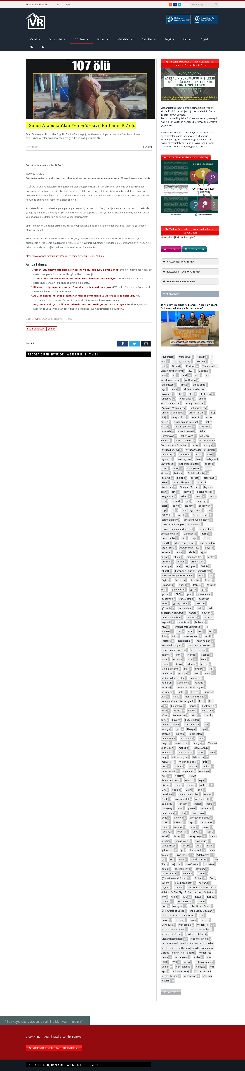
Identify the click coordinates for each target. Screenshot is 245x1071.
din (183, 538)
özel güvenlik (202, 799)
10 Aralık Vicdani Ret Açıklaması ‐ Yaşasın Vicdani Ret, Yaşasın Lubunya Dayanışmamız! (189, 306)
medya (197, 743)
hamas (192, 612)
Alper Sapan (186, 398)
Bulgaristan (168, 496)
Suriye (198, 878)
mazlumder (181, 743)
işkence (205, 654)
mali (201, 738)
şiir (182, 850)
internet (166, 654)
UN (201, 915)
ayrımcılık (167, 459)
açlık (197, 375)
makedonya (168, 738)
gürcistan (200, 603)
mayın (165, 743)
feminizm (180, 580)
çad (188, 501)
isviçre (165, 664)
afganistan (168, 384)
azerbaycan (184, 459)
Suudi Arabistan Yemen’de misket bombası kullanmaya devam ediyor (74, 278)
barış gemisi (193, 468)
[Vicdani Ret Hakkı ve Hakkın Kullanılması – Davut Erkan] (180, 237)
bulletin (184, 496)
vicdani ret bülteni (196, 934)
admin (38, 318)
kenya (194, 692)
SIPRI (181, 859)
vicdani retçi (181, 957)
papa (209, 803)
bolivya (187, 491)
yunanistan (190, 976)
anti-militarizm (198, 408)
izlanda (191, 664)
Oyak (165, 799)
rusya (195, 831)
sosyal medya (182, 868)
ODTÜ (189, 789)
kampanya (183, 682)
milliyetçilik (167, 761)
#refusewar (184, 356)
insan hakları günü (172, 645)
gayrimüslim (178, 589)
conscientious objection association (181, 524)
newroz (189, 780)
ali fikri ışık (205, 394)
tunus (198, 896)
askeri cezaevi (186, 431)
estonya (166, 566)
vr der (197, 957)
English (205, 39)
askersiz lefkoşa (184, 440)
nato (164, 775)
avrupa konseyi (170, 449)
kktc (201, 701)
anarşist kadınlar (195, 403)
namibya (204, 771)
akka (180, 394)
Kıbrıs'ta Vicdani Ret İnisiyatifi (178, 701)
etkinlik (165, 570)
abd (184, 375)
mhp (164, 757)
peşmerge (206, 808)
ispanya (177, 659)
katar (181, 692)
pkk (183, 813)
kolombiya (177, 705)
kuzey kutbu (192, 719)
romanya (167, 831)
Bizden (101, 39)
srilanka (187, 873)
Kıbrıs (176, 696)
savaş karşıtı (195, 836)
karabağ (166, 687)
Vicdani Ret (56, 39)
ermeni (181, 561)
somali (165, 868)
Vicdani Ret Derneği (172, 938)
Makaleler (123, 39)
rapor (192, 822)
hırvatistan (184, 622)
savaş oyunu (182, 841)
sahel (165, 836)
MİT (205, 761)
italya (179, 664)
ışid (211, 668)
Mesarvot (167, 752)
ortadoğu (167, 794)
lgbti (178, 729)
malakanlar (187, 738)
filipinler (194, 580)
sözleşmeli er (169, 873)
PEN (180, 808)
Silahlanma (203, 854)
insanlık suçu (198, 650)
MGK (200, 752)
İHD (211, 631)
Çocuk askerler (201, 515)
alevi (191, 394)
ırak (186, 668)
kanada (199, 682)
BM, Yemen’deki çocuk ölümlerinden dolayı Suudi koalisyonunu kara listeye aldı (81, 304)
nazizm (179, 775)
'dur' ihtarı (167, 356)
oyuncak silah (182, 799)
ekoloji (177, 557)
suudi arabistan (35, 328)
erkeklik (166, 561)
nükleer (204, 785)
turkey (210, 896)
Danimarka (190, 533)
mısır (164, 766)
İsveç (204, 659)
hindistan (192, 617)
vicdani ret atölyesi (201, 929)
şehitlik (185, 845)
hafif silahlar (185, 608)
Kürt (194, 715)
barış (176, 468)
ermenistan (197, 561)
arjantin (196, 417)
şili (163, 859)
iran (178, 654)
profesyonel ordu (199, 817)
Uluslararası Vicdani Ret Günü (178, 915)
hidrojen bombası (171, 617)
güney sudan (180, 603)
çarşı (164, 505)
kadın (208, 673)
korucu (177, 710)
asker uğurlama (183, 426)
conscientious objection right (177, 529)
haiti (199, 608)
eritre (211, 557)
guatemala (167, 598)
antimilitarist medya (172, 412)
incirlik (208, 636)
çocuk (181, 515)
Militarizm (198, 757)
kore (164, 710)
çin (173, 510)
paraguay (167, 808)
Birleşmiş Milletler (189, 487)
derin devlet (168, 538)
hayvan (206, 612)
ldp (206, 724)
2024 (191, 370)
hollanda (200, 622)
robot (192, 827)
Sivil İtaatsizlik (199, 859)
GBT (177, 594)
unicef (165, 920)
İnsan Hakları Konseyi (174, 650)
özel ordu (167, 803)
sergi (198, 845)
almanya (166, 398)
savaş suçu (201, 841)
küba (164, 715)
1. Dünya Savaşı (181, 361)
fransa (182, 584)
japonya (182, 673)
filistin (208, 580)
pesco (191, 808)
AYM (209, 454)
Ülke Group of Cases (173, 910)
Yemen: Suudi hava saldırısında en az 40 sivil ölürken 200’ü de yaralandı (75, 269)
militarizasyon (180, 757)
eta (178, 566)
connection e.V (170, 519)
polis (164, 817)
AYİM (198, 454)
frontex (197, 584)
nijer (201, 780)
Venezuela (168, 924)
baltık (165, 468)
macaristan (196, 733)
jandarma (167, 673)
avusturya (184, 454)
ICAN (179, 631)
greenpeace (204, 594)
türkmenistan (185, 901)
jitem (196, 673)
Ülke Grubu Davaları (201, 910)
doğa (194, 538)
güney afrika (186, 598)
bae (198, 459)
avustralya (167, 454)
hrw (164, 626)
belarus (166, 477)
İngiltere (166, 640)
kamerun (167, 682)
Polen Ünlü (198, 813)
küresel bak (179, 715)
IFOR (190, 631)
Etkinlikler (147, 39)
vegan (205, 920)
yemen (51, 328)
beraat (194, 477)
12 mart (176, 366)
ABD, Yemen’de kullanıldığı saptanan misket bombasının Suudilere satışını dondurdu (84, 295)
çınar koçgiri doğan (192, 510)
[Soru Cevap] (45, 1016)
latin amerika (192, 724)
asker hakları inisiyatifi (186, 421)
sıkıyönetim (192, 864)
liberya (191, 729)
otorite (207, 794)
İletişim (187, 39)
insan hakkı (184, 640)
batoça (178, 473)
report (165, 827)
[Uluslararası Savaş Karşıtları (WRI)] (178, 23)
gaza (193, 589)
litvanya (166, 733)
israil (190, 659)
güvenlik (166, 608)
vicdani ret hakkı (200, 938)
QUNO (165, 822)
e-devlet (166, 552)
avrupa (208, 445)
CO (209, 510)
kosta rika (207, 710)
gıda (189, 594)
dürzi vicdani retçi (189, 547)
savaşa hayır (169, 845)
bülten (198, 496)
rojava (205, 827)
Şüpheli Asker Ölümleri (174, 878)
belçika (181, 477)
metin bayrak (185, 752)
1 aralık (201, 356)
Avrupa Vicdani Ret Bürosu (200, 449)
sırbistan (209, 864)
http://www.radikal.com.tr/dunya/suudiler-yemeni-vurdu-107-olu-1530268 (65, 255)
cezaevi (189, 505)
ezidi (201, 575)
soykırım (200, 868)
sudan (201, 873)
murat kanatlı (169, 771)
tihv (164, 896)
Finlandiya (167, 584)
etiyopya (190, 566)
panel (197, 803)
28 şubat (203, 370)
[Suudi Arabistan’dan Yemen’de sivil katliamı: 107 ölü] (90, 117)
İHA (200, 631)
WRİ (175, 962)
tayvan (165, 887)
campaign (201, 501)
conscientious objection (196, 519)
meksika (183, 747)
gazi (203, 589)
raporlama (206, 822)
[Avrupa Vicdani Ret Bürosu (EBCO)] (205, 23)
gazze (165, 594)
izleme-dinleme (170, 668)
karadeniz (167, 692)
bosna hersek (204, 491)
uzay (193, 920)
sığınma (176, 864)
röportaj (181, 831)
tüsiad (201, 901)
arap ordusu (179, 417)
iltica (174, 636)
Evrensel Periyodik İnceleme (177, 575)
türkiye (165, 901)
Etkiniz (204, 566)
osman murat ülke (189, 794)
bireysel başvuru (182, 482)
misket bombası (187, 761)
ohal (200, 789)
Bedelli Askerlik (196, 473)
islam (165, 659)
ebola (192, 552)
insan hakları (203, 640)
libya (203, 729)
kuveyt (176, 719)
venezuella (185, 924)
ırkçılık (198, 668)
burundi (176, 501)
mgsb (212, 752)
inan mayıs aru (191, 636)
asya (195, 445)
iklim (164, 636)
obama (176, 789)
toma (174, 896)
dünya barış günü (184, 543)
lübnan (180, 733)
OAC (164, 789)
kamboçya (195, 678)
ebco (179, 552)
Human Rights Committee (186, 626)
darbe (204, 533)
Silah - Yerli (195, 850)
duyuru (209, 547)
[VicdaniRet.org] (35, 20)
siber (210, 845)
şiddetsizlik (168, 850)
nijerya (165, 785)
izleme (204, 664)
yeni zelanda (183, 966)
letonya (166, 729)
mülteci (207, 766)
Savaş (177, 836)
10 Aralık (200, 361)
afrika (184, 384)
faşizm (165, 580)
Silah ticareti (182, 854)
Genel (33, 39)
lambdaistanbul (170, 724)
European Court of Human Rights (193, 570)
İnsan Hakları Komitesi (200, 645)
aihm (174, 389)
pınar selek (168, 813)
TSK (185, 896)
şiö (171, 859)
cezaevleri (204, 505)
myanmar (188, 771)
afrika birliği (199, 384)
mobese (178, 766)
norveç (191, 785)
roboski (178, 827)
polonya (178, 817)
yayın (187, 962)
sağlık (209, 831)
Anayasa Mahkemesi (173, 408)
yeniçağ (200, 966)
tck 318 (178, 887)
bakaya (209, 463)
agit (164, 389)
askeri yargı (187, 435)
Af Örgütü (190, 380)
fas (211, 575)
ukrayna (177, 906)
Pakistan (182, 803)
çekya (176, 505)
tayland (203, 882)
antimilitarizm (196, 412)
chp (164, 510)
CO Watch (167, 515)
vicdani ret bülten (171, 934)
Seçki (168, 39)
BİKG (164, 482)
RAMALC (178, 822)
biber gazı (209, 477)
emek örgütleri (194, 557)
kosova (192, 710)
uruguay (180, 920)
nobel (178, 785)
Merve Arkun (201, 747)
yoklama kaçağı (181, 971)
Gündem (80, 39)
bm (173, 491)
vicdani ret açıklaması (173, 929)
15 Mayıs (190, 366)
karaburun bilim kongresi (190, 687)
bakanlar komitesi (189, 463)
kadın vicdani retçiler (173, 678)
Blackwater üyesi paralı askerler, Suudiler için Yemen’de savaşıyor (72, 287)
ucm (164, 906)
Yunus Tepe (63, 4)
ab (174, 375)
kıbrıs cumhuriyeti (194, 696)
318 (164, 375)
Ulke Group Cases (200, 906)
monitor (193, 766)
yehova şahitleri (204, 962)
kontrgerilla (208, 705)
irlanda (191, 654)
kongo (193, 705)
